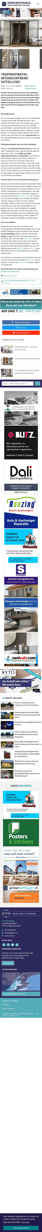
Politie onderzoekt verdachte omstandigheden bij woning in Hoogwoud (26, 734)
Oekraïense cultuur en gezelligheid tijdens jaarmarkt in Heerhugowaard (27, 773)
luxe (15, 276)
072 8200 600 (10, 930)
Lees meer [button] (25, 1222)
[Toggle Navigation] (38, 4)
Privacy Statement (8, 1009)
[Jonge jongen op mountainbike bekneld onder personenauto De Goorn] (7, 715)
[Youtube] (13, 945)
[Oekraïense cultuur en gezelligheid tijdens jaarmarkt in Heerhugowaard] (7, 774)
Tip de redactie (22, 333)
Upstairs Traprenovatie (10, 271)
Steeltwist (32, 248)
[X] (8, 945)
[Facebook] (4, 945)
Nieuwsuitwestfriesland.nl (19, 3)
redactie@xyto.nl (11, 933)
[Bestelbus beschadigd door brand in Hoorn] (7, 725)
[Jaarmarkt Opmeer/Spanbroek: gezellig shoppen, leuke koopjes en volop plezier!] (7, 754)
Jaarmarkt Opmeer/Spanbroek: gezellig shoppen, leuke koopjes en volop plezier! (27, 754)
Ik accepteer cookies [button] (21, 1228)
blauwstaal (29, 239)
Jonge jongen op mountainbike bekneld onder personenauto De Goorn (27, 714)
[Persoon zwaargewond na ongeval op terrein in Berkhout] (7, 705)
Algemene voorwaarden (10, 1001)
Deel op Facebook (22, 322)
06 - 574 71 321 (30, 311)
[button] (1, 59)
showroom (22, 262)
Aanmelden (8, 963)
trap (4, 276)
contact (31, 260)
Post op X (22, 327)
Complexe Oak (23, 196)
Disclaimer (5, 1005)
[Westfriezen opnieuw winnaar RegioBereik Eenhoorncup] (7, 764)
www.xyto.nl (9, 936)
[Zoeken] (37, 383)
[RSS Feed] (17, 945)
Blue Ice (20, 248)
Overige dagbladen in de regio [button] (14, 994)
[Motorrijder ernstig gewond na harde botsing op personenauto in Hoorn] (7, 744)
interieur (10, 276)
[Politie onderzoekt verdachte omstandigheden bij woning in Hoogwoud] (7, 735)
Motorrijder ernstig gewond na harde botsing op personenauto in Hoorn (28, 744)
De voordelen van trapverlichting (27, 358)
